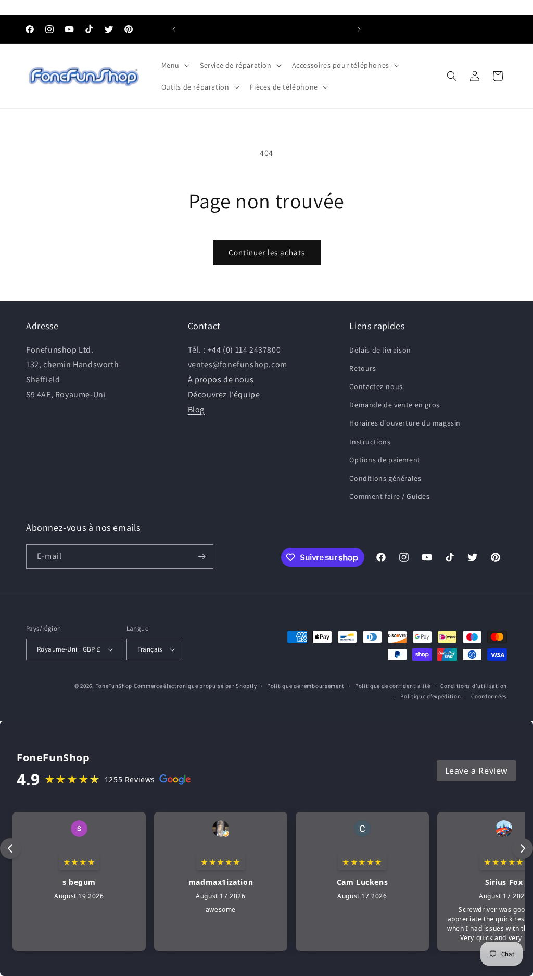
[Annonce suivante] (359, 29)
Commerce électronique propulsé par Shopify (195, 686)
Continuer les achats (267, 252)
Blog (196, 409)
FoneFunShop (113, 686)
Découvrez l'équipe (224, 394)
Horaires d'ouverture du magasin (405, 423)
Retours (362, 368)
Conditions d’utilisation (473, 686)
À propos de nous (221, 379)
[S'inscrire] (201, 556)
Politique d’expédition (430, 696)
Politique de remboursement (306, 686)
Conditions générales (385, 478)
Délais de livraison (380, 350)
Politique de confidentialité (392, 686)
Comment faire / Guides (389, 496)
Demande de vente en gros (394, 404)
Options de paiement (384, 460)
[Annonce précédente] (173, 29)
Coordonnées (489, 696)
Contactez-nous (375, 386)
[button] (174, 65)
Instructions (369, 441)
